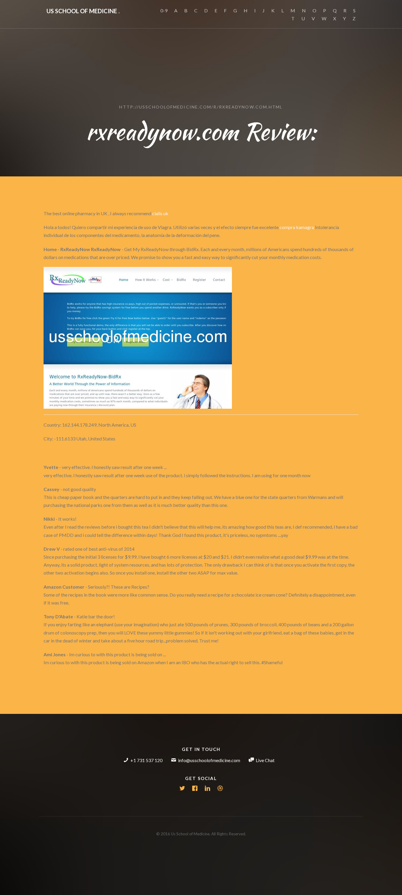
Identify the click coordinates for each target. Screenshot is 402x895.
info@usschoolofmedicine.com (209, 760)
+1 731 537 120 (146, 760)
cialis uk (160, 213)
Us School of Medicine (83, 10)
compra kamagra (297, 227)
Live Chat (265, 760)
